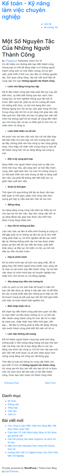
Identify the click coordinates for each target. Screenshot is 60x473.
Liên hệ (47, 24)
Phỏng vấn (13, 404)
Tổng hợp (13, 407)
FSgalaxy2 (11, 60)
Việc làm (12, 411)
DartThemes (11, 471)
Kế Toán (12, 401)
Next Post (50, 382)
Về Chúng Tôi (51, 27)
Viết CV (12, 414)
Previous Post (11, 382)
